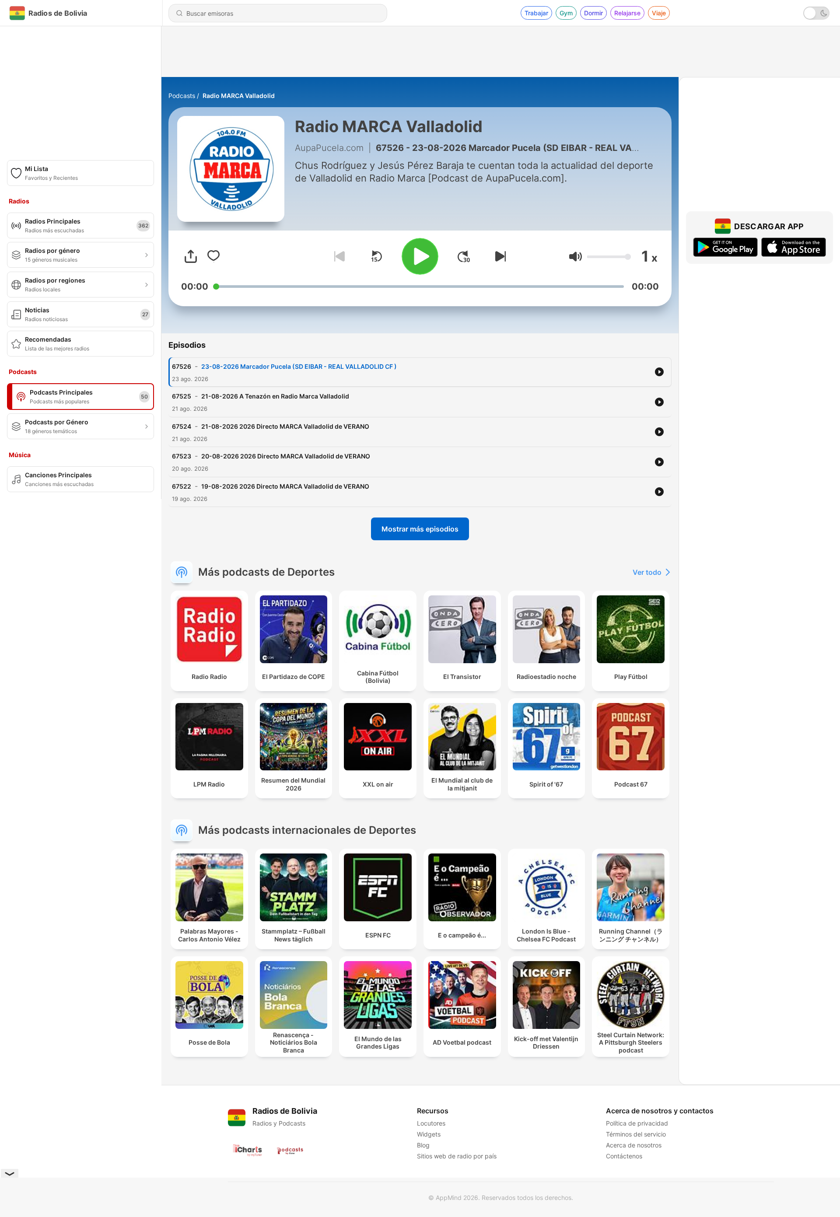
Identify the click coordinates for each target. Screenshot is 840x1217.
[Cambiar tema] (816, 13)
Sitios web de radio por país (457, 1156)
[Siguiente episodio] (498, 256)
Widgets (429, 1134)
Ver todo (647, 572)
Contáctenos (624, 1156)
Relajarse (627, 13)
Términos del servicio (636, 1134)
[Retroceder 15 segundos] (376, 256)
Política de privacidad (637, 1123)
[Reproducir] (420, 256)
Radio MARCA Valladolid (239, 95)
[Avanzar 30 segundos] (463, 256)
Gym (566, 13)
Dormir (593, 13)
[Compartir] (190, 256)
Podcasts (181, 95)
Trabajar (536, 13)
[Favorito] (213, 256)
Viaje (659, 13)
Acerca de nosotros (634, 1145)
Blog (423, 1145)
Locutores (431, 1123)
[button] (575, 256)
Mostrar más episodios (420, 529)
